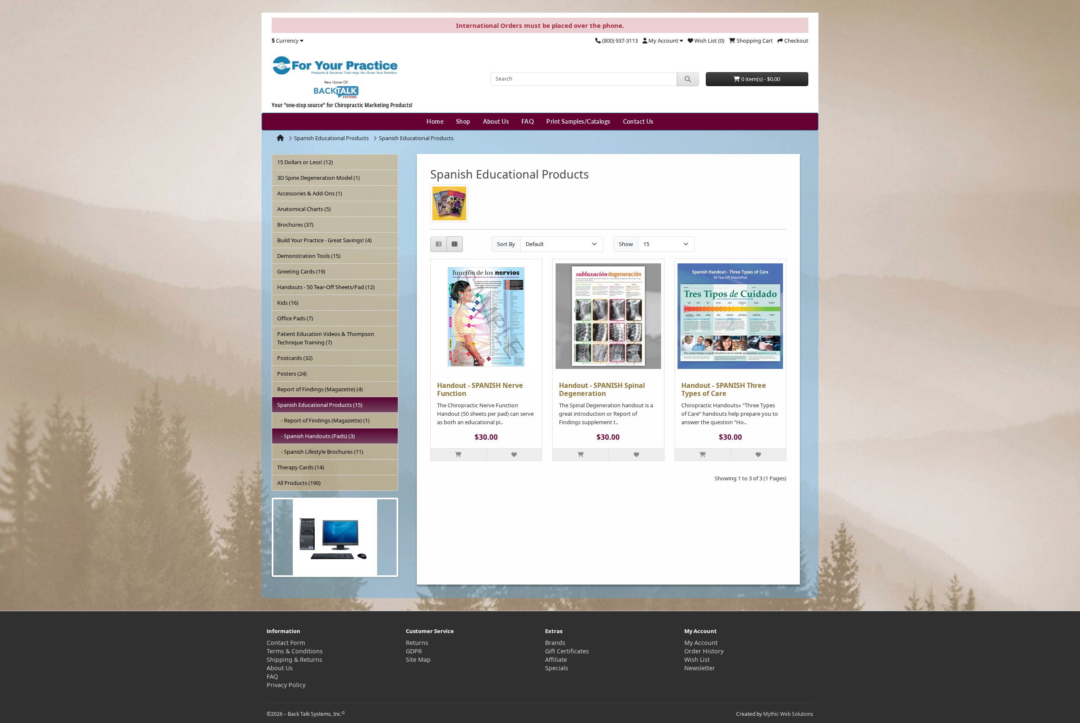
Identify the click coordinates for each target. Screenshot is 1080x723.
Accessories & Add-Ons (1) (309, 193)
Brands (555, 643)
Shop (463, 121)
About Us (496, 121)
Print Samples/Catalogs (578, 121)
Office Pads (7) (295, 318)
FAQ (527, 121)
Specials (556, 668)
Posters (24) (292, 373)
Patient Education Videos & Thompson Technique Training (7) (325, 338)
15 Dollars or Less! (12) (305, 162)
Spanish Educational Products (331, 138)
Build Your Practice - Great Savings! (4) (324, 240)
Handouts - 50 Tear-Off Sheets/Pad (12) (326, 287)
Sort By (506, 244)
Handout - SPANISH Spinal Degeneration (602, 389)
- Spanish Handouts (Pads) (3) (316, 436)
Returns (417, 643)
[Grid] (454, 244)
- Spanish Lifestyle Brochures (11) (320, 451)
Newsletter (699, 668)
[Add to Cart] (458, 454)
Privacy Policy (286, 685)
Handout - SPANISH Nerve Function (480, 389)
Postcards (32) (295, 358)
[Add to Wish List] (514, 454)
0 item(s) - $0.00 (760, 79)
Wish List (697, 659)
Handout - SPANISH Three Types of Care (723, 389)
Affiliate (556, 659)
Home (435, 121)
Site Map (418, 659)
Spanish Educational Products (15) (319, 405)
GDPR (414, 651)
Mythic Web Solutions (788, 714)
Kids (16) (287, 302)
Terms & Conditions (295, 651)
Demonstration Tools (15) (308, 256)
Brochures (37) (295, 224)
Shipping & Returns (294, 659)
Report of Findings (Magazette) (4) (320, 389)
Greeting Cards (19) (301, 271)
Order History (704, 651)
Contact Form (286, 643)
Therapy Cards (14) (300, 467)
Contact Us (638, 121)
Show (626, 244)
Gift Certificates (567, 651)
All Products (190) (299, 483)
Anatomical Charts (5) (304, 209)
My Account (701, 643)
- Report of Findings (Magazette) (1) (323, 420)
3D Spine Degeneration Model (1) (318, 177)
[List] (438, 244)
